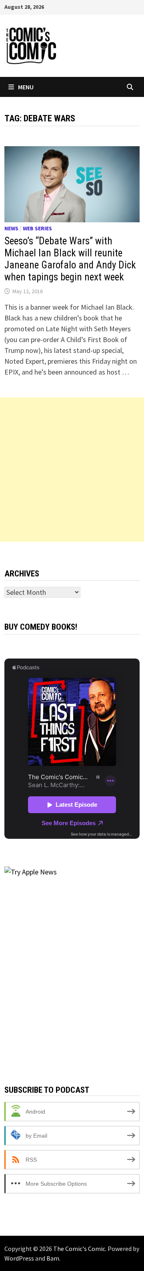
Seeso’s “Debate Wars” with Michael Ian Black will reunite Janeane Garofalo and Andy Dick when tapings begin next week (70, 259)
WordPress (19, 1258)
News (11, 228)
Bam (52, 1258)
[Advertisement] (72, 469)
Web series (37, 228)
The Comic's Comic (79, 1249)
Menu (26, 87)
